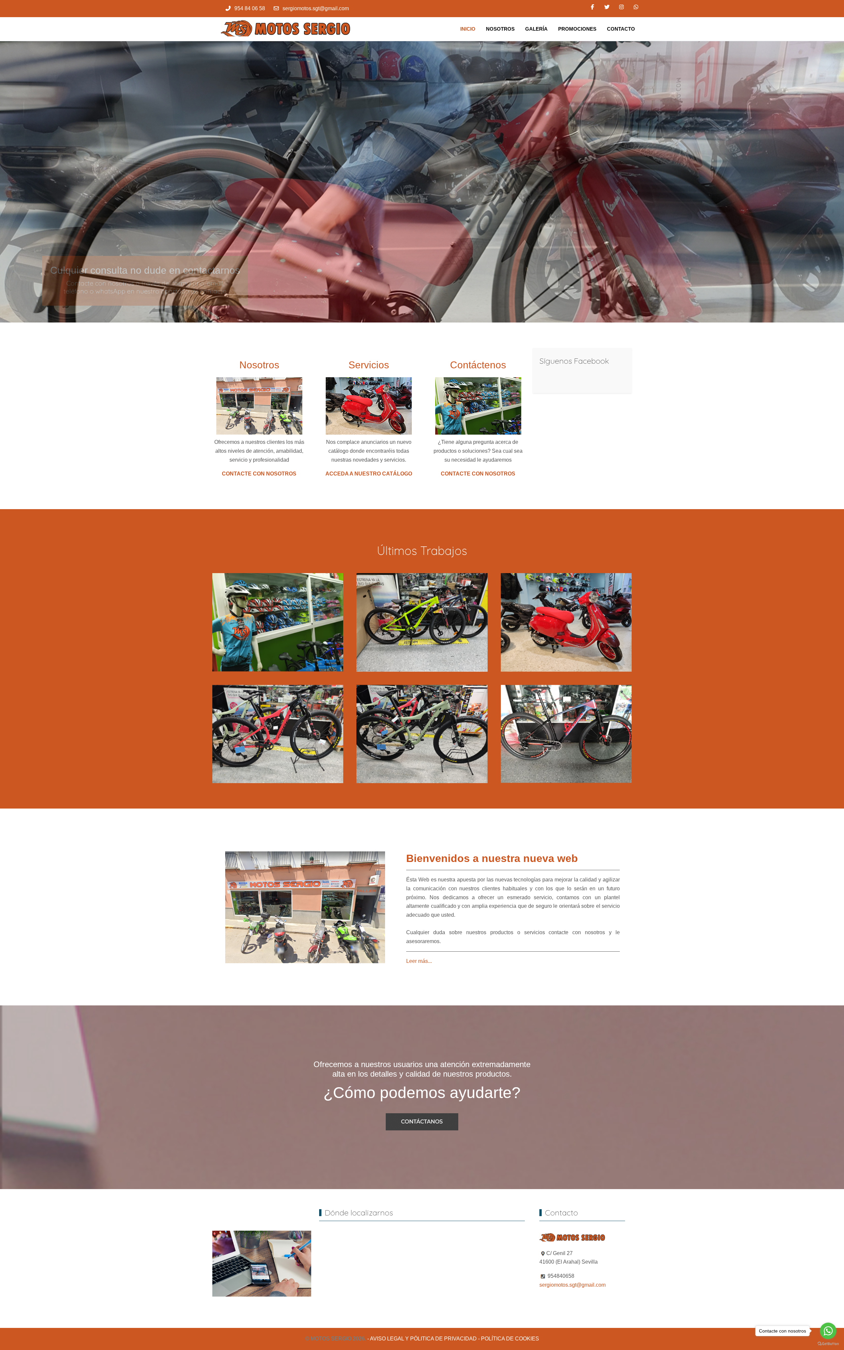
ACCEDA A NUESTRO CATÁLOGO (368, 473)
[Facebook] (592, 7)
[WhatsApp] (636, 7)
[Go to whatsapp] (828, 1331)
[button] (277, 622)
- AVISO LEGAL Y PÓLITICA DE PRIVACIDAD (422, 1338)
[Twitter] (607, 7)
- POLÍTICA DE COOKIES (508, 1338)
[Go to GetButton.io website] (828, 1343)
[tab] (411, 309)
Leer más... (419, 961)
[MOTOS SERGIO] (287, 29)
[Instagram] (621, 7)
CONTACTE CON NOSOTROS (259, 473)
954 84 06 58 (249, 8)
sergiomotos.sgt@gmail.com (316, 8)
